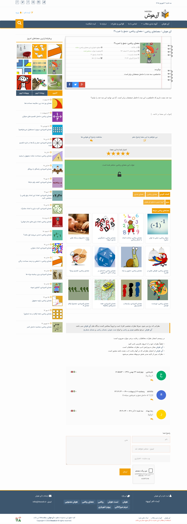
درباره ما (103, 23)
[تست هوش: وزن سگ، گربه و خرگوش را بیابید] (39, 51)
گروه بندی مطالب (150, 23)
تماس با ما (132, 23)
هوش (132, 330)
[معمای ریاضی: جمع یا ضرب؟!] (55, 67)
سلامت (44, 517)
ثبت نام (27, 12)
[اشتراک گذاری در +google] (82, 84)
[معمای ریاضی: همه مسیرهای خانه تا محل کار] (55, 82)
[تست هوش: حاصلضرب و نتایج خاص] (39, 67)
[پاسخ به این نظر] (151, 380)
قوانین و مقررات (117, 23)
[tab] (24, 93)
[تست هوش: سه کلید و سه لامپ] (24, 51)
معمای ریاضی (102, 330)
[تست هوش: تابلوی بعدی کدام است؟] (24, 67)
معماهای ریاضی (152, 32)
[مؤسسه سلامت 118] (18, 519)
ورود (17, 12)
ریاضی (125, 330)
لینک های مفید (143, 518)
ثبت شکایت (91, 23)
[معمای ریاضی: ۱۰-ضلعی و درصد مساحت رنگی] (55, 51)
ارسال (125, 471)
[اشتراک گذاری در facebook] (69, 84)
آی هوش (165, 23)
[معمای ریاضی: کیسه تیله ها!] (39, 82)
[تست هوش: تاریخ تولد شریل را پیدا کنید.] (24, 82)
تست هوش (112, 330)
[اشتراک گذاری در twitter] (75, 84)
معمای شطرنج (89, 330)
